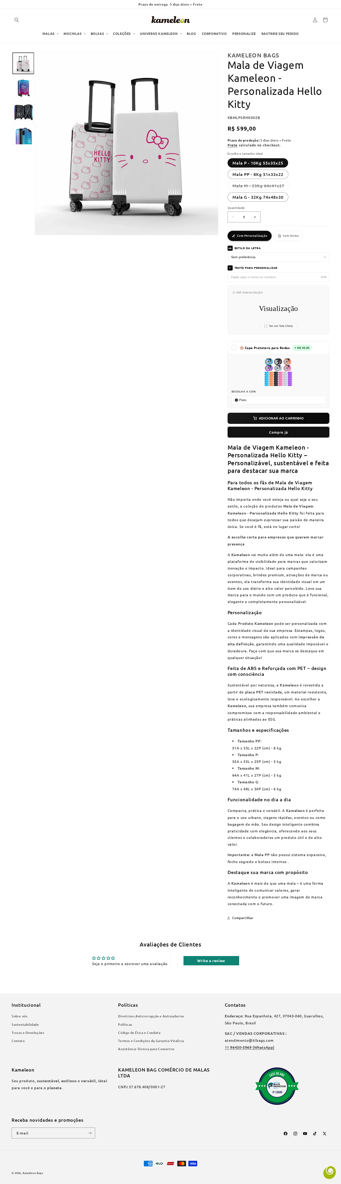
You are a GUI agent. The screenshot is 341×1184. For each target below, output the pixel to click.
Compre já (278, 432)
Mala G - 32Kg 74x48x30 (257, 197)
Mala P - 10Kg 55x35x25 (257, 162)
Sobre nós (19, 1016)
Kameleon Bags (33, 1173)
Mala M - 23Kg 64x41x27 (260, 186)
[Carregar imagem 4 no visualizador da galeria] (23, 134)
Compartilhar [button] (243, 918)
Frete (233, 145)
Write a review (211, 960)
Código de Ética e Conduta (139, 1032)
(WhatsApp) (262, 1047)
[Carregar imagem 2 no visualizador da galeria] (23, 86)
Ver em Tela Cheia (281, 326)
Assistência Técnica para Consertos (146, 1049)
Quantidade (236, 207)
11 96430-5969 (238, 1047)
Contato (18, 1041)
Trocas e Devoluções (28, 1032)
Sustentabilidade (25, 1024)
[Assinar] (90, 1133)
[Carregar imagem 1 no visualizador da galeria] (23, 63)
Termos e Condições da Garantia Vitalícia (151, 1041)
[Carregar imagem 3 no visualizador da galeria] (23, 110)
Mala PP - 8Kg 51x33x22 (257, 174)
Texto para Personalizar (253, 268)
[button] (17, 20)
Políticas (125, 1024)
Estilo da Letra (244, 248)
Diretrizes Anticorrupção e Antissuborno (151, 1016)
